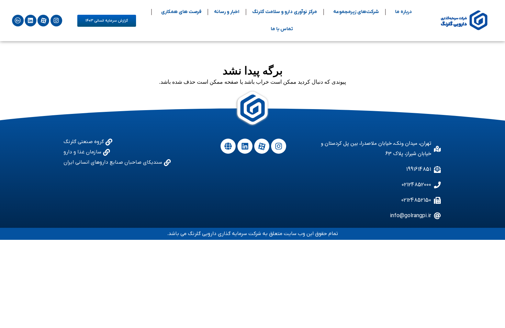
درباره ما (403, 12)
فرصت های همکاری (181, 12)
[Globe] (228, 146)
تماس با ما (282, 29)
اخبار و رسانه (226, 12)
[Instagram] (56, 20)
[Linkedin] (30, 20)
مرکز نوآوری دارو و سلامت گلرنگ (284, 12)
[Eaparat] (43, 20)
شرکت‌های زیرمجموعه (356, 12)
